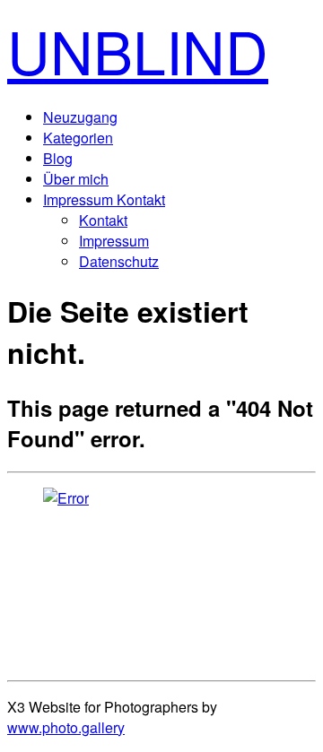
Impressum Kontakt (104, 199)
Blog (58, 158)
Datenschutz (119, 261)
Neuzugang (80, 117)
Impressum (114, 240)
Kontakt (103, 220)
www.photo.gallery (66, 727)
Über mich (76, 179)
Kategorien (78, 137)
